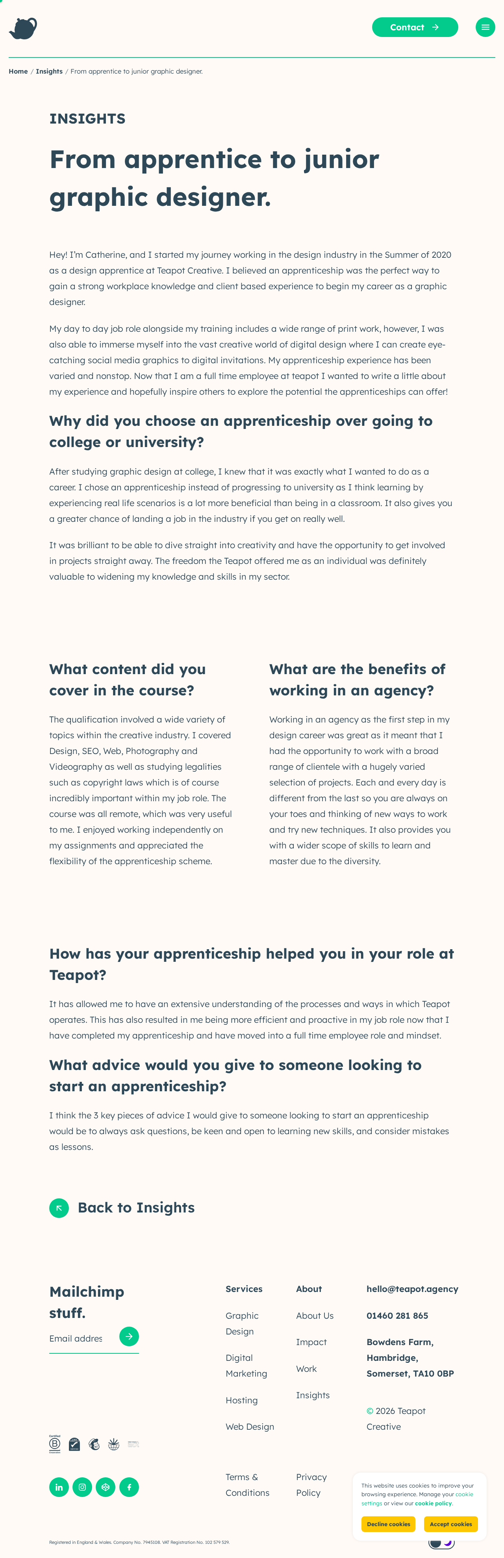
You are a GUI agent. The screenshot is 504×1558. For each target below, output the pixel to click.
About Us (315, 1315)
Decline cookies (388, 1524)
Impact (311, 1341)
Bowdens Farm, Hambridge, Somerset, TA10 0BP (410, 1357)
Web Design (250, 1426)
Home (18, 71)
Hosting (242, 1400)
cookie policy (433, 1503)
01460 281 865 (397, 1315)
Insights (49, 71)
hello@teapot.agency (412, 1288)
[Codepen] (105, 1489)
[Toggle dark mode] (441, 1542)
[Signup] (129, 1338)
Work (306, 1368)
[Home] (23, 28)
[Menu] (485, 27)
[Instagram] (82, 1489)
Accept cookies (451, 1524)
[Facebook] (129, 1489)
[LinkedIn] (59, 1489)
